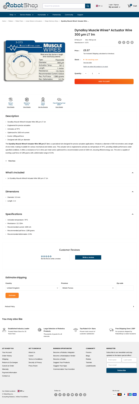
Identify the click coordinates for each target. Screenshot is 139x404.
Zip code (120, 283)
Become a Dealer (59, 359)
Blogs (88, 356)
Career (31, 356)
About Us (32, 352)
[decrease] (86, 73)
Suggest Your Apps (60, 366)
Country (9, 283)
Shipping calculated (99, 53)
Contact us (6, 376)
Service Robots (25, 15)
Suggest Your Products (61, 362)
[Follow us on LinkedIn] (80, 394)
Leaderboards (91, 366)
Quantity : (78, 73)
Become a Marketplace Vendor (64, 356)
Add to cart (104, 81)
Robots (10, 21)
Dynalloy (78, 40)
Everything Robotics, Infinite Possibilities (15, 397)
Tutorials (89, 362)
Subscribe (121, 370)
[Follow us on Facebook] (55, 394)
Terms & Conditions (35, 359)
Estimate (12, 295)
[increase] (99, 73)
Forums (88, 352)
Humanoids (42, 15)
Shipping (5, 359)
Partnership (57, 15)
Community (69, 15)
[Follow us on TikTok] (76, 394)
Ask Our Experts (43, 107)
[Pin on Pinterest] (123, 42)
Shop (12, 15)
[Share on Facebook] (119, 42)
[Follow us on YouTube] (72, 394)
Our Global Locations (8, 391)
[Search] (88, 6)
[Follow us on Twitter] (59, 394)
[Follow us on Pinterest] (68, 394)
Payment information (9, 372)
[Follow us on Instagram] (64, 394)
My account (113, 7)
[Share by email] (132, 42)
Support (80, 15)
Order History (7, 356)
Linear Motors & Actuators (34, 21)
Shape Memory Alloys (51, 21)
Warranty (5, 369)
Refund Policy (10, 306)
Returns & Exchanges (10, 362)
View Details (10, 107)
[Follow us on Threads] (84, 394)
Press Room (33, 366)
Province (64, 283)
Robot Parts (19, 21)
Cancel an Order (8, 366)
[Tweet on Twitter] (127, 42)
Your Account (7, 352)
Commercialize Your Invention (64, 369)
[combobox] (64, 5)
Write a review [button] (88, 257)
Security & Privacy (35, 362)
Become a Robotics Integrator (63, 352)
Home (4, 21)
